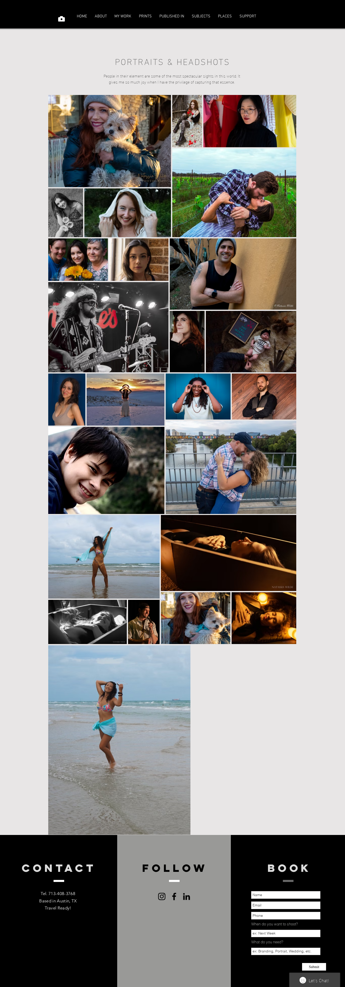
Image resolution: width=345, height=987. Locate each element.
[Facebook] (277, 16)
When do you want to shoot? (274, 924)
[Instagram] (290, 16)
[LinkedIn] (186, 896)
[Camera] (61, 18)
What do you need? (267, 942)
